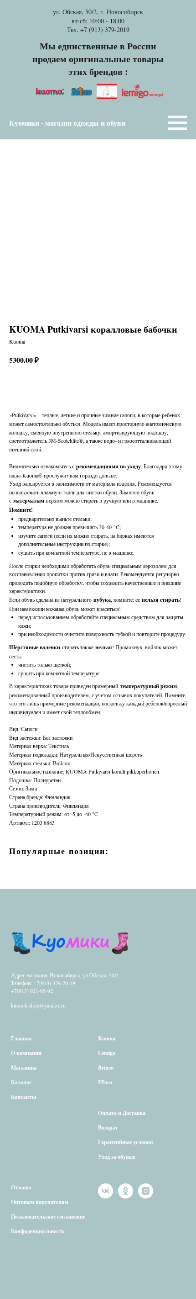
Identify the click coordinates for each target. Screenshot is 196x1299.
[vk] (105, 1196)
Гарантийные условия (125, 1142)
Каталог (21, 1082)
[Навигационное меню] (177, 123)
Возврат (108, 1127)
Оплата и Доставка (121, 1113)
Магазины (23, 1067)
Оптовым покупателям (39, 1202)
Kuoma (106, 1038)
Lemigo (106, 1053)
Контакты (23, 1097)
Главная (21, 1038)
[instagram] (145, 1196)
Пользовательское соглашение (48, 1216)
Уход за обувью (116, 1157)
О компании (26, 1053)
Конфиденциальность (37, 1231)
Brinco (105, 1067)
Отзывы (21, 1187)
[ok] (125, 1196)
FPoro (105, 1082)
